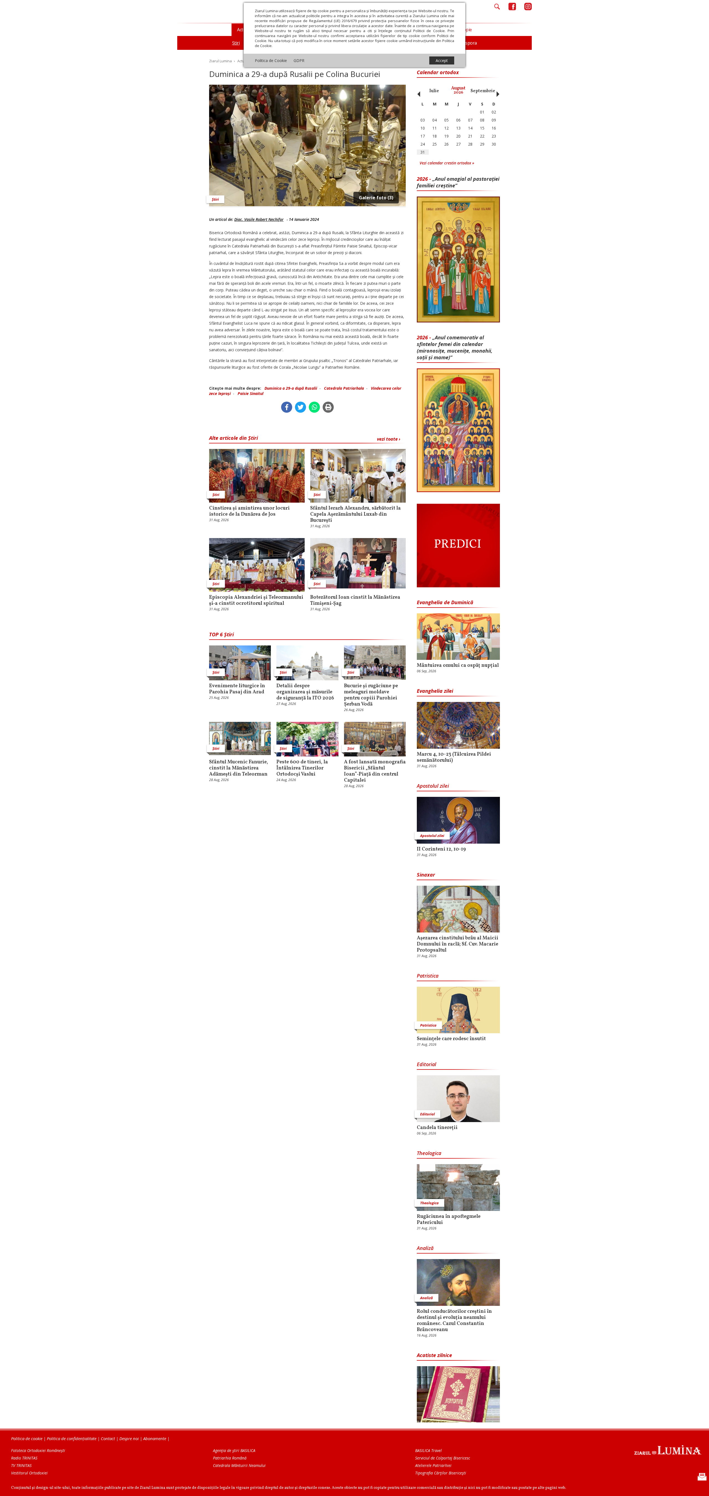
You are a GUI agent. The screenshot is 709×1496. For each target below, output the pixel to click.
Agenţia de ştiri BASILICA (234, 1450)
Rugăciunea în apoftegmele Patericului (449, 1220)
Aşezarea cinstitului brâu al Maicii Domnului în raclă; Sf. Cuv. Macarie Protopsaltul (457, 944)
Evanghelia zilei (435, 691)
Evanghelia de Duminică (445, 602)
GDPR (299, 60)
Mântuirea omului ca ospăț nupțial (458, 666)
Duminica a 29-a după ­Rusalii (290, 388)
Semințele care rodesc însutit (451, 1039)
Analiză (425, 1248)
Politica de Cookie (271, 60)
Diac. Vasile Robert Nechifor (259, 219)
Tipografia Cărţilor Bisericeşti (440, 1473)
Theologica (429, 1153)
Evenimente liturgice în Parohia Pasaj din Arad (237, 689)
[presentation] (417, 91)
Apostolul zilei (433, 785)
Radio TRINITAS (24, 1458)
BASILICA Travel (428, 1450)
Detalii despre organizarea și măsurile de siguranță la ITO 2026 (305, 692)
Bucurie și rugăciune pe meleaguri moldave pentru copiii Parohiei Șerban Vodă (371, 695)
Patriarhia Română (229, 1458)
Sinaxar (426, 874)
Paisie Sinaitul (250, 393)
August (458, 90)
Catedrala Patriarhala (344, 388)
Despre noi (129, 1438)
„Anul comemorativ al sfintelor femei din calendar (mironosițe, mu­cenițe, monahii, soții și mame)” (454, 347)
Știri (215, 199)
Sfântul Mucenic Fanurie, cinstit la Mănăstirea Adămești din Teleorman (238, 768)
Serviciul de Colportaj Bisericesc (442, 1458)
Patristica (427, 975)
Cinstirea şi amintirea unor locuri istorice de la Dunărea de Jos (249, 511)
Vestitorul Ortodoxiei (29, 1473)
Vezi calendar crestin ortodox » (447, 163)
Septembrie (483, 91)
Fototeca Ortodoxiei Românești (38, 1450)
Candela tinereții (437, 1128)
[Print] (328, 407)
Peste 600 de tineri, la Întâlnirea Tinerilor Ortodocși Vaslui (302, 768)
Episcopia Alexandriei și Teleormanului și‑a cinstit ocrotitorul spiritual (256, 601)
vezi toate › (388, 439)
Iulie (434, 91)
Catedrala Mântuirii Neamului (239, 1465)
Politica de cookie (26, 1438)
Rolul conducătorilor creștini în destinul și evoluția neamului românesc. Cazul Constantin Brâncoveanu (454, 1321)
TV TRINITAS (21, 1465)
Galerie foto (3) (376, 198)
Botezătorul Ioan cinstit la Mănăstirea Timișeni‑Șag (355, 601)
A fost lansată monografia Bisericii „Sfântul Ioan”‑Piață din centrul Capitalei (375, 771)
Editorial (426, 1064)
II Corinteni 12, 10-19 (441, 849)
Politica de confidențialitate (71, 1438)
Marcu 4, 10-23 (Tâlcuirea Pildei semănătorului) (454, 757)
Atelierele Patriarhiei (433, 1465)
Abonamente (154, 1438)
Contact (108, 1438)
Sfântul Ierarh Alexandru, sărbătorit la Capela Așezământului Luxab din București (355, 514)
